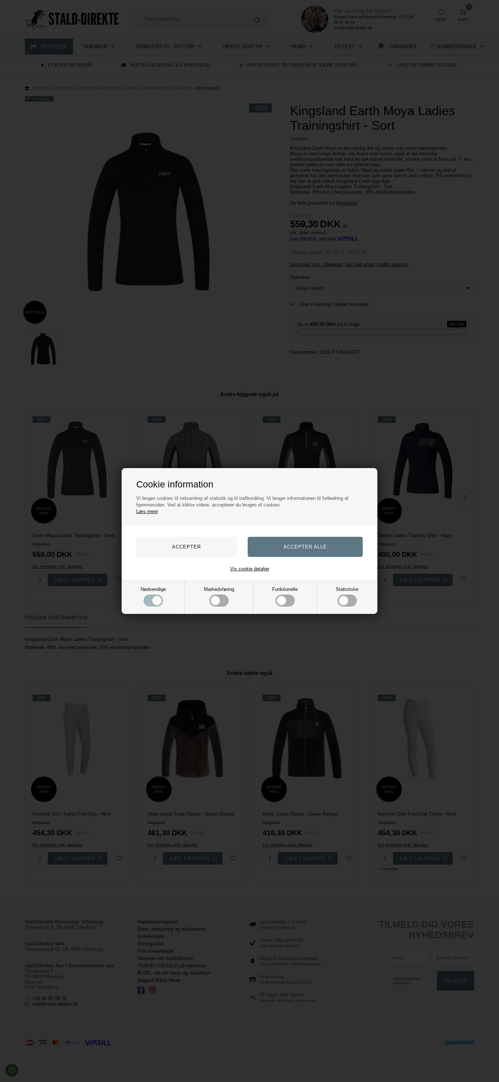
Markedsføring (219, 589)
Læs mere (147, 511)
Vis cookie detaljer (249, 569)
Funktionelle (285, 589)
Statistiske (347, 589)
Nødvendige (153, 589)
